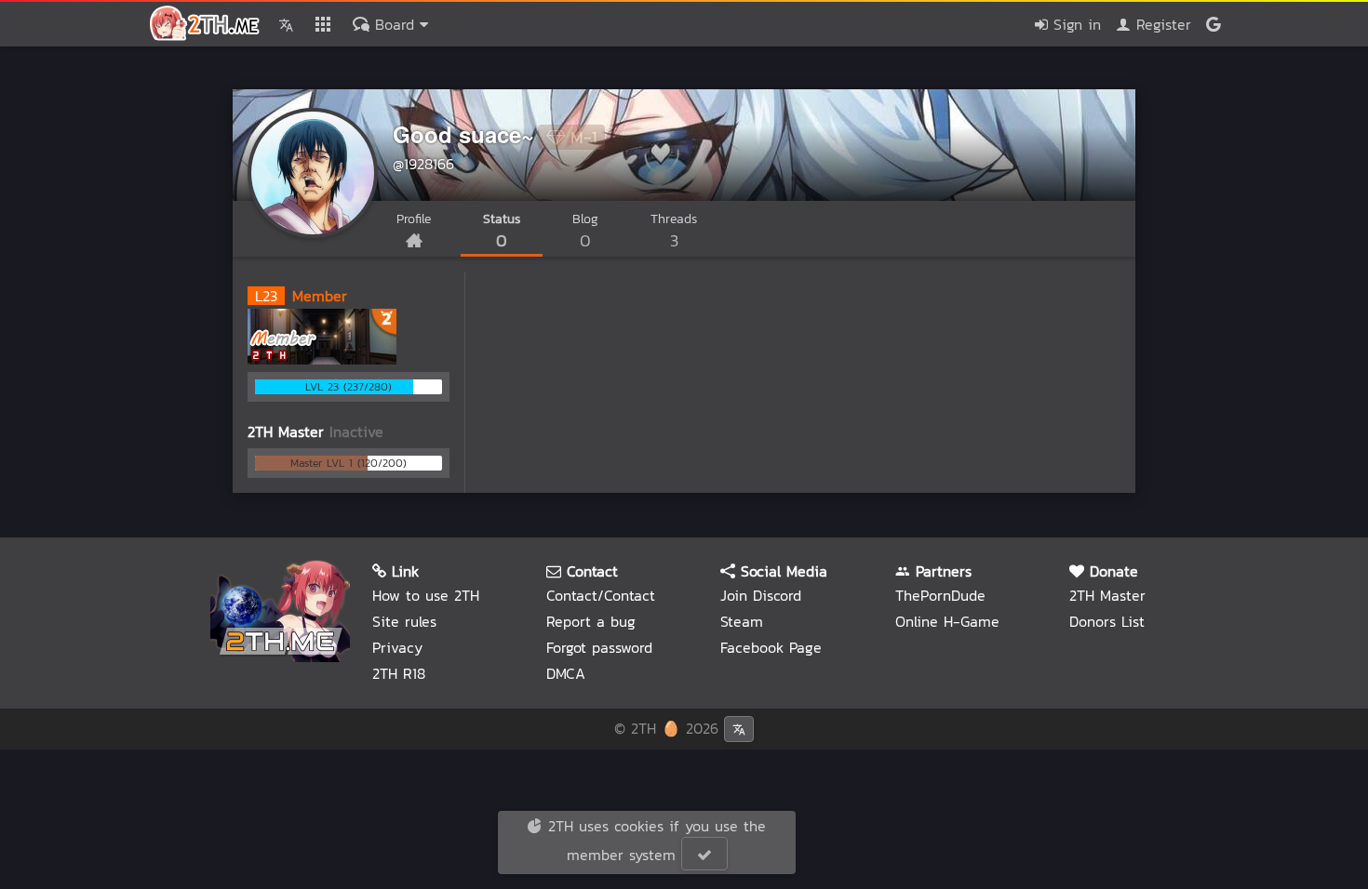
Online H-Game (947, 621)
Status (501, 231)
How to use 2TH (425, 595)
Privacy (397, 647)
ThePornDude (940, 595)
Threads (673, 231)
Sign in (1074, 24)
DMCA (565, 673)
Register (1161, 24)
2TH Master (1107, 595)
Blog (585, 231)
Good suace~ (463, 134)
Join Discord (760, 595)
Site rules (404, 621)
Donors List (1107, 621)
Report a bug (591, 621)
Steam (741, 621)
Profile (413, 219)
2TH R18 (398, 673)
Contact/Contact (600, 595)
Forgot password (599, 647)
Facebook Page (771, 647)
